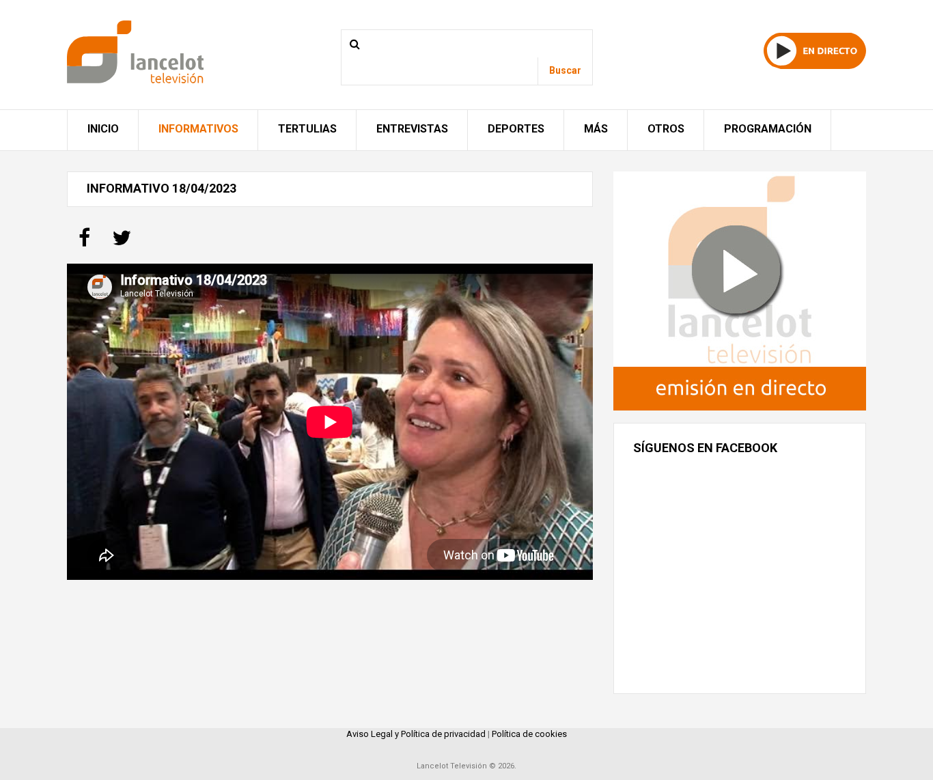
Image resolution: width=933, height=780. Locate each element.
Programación (767, 128)
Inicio (103, 128)
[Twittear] (121, 242)
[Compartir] (84, 242)
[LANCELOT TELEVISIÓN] (135, 51)
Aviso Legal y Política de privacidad (416, 734)
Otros (665, 128)
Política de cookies (529, 734)
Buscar (565, 70)
